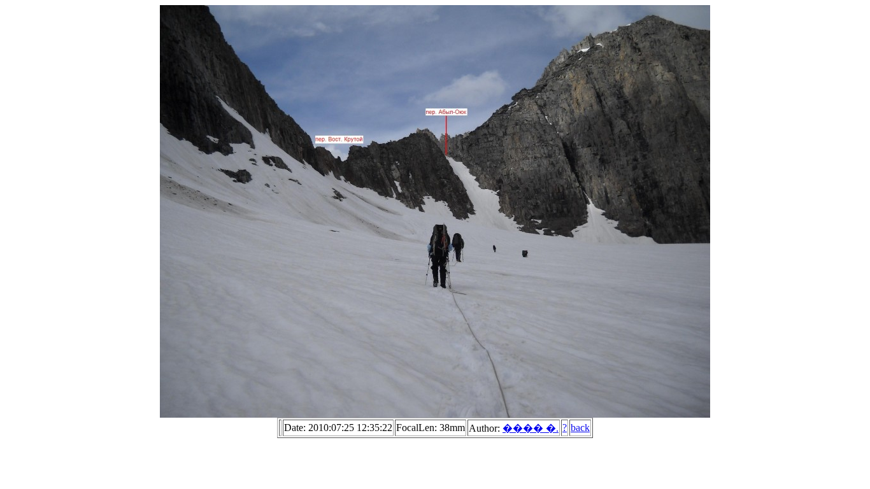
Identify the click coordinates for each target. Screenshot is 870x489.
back (580, 427)
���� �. (531, 428)
